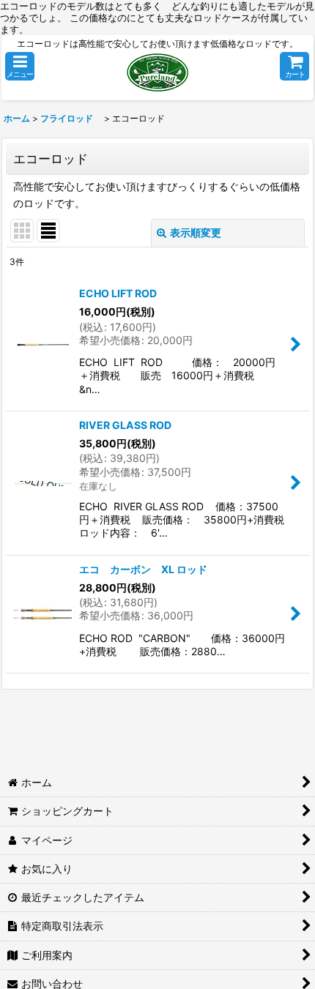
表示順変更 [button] (195, 232)
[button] (19, 66)
